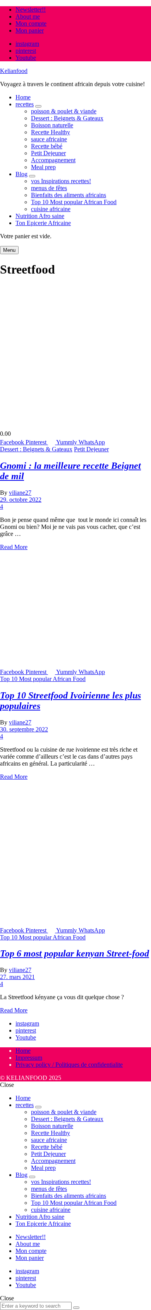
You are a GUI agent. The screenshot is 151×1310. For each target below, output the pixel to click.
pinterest (25, 50)
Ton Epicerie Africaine (43, 223)
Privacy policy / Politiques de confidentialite (69, 1064)
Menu (9, 250)
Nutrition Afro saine (39, 216)
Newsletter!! (30, 9)
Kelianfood (13, 71)
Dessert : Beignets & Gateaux (67, 118)
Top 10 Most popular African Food (74, 202)
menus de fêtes (49, 188)
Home (23, 97)
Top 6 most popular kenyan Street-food (74, 953)
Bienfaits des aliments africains (68, 195)
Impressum (28, 1057)
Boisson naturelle (52, 125)
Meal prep (43, 167)
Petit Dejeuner (48, 153)
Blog (21, 174)
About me (27, 16)
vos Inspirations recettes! (61, 181)
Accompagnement (53, 160)
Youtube (25, 57)
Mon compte (30, 23)
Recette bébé (46, 146)
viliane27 (20, 492)
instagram (27, 43)
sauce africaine (49, 139)
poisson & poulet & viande (63, 111)
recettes (24, 104)
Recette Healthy (50, 132)
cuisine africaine (50, 209)
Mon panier (29, 30)
